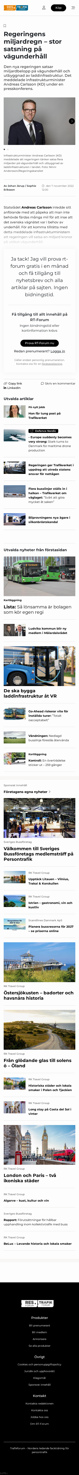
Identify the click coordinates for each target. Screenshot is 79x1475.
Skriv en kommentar (60, 383)
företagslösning (52, 364)
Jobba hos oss (39, 1417)
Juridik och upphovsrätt (39, 1371)
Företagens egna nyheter (25, 792)
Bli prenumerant (39, 1325)
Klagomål (39, 1378)
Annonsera (39, 1339)
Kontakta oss (39, 1410)
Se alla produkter (40, 1345)
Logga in (58, 351)
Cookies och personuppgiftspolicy (39, 1364)
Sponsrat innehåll (39, 1384)
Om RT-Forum (39, 1423)
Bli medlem (39, 1332)
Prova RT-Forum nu (39, 343)
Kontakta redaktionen (39, 1403)
